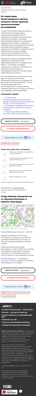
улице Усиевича (9, 261)
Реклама (5, 312)
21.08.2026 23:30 (6, 188)
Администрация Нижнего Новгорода (14, 228)
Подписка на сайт (9, 319)
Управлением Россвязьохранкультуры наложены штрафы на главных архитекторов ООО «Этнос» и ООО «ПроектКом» (18, 101)
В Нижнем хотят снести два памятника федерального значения (20, 171)
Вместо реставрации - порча (17, 176)
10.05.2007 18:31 (6, 8)
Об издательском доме (11, 310)
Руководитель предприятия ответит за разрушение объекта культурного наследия (18, 108)
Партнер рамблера (18, 386)
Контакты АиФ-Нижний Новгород (16, 322)
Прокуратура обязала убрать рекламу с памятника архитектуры (17, 113)
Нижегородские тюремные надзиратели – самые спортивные (21, 152)
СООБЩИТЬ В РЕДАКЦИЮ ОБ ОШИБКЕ (16, 325)
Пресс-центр (28, 310)
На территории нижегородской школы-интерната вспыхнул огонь (21, 158)
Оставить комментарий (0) (18, 129)
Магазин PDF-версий (18, 312)
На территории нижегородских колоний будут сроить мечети (21, 165)
